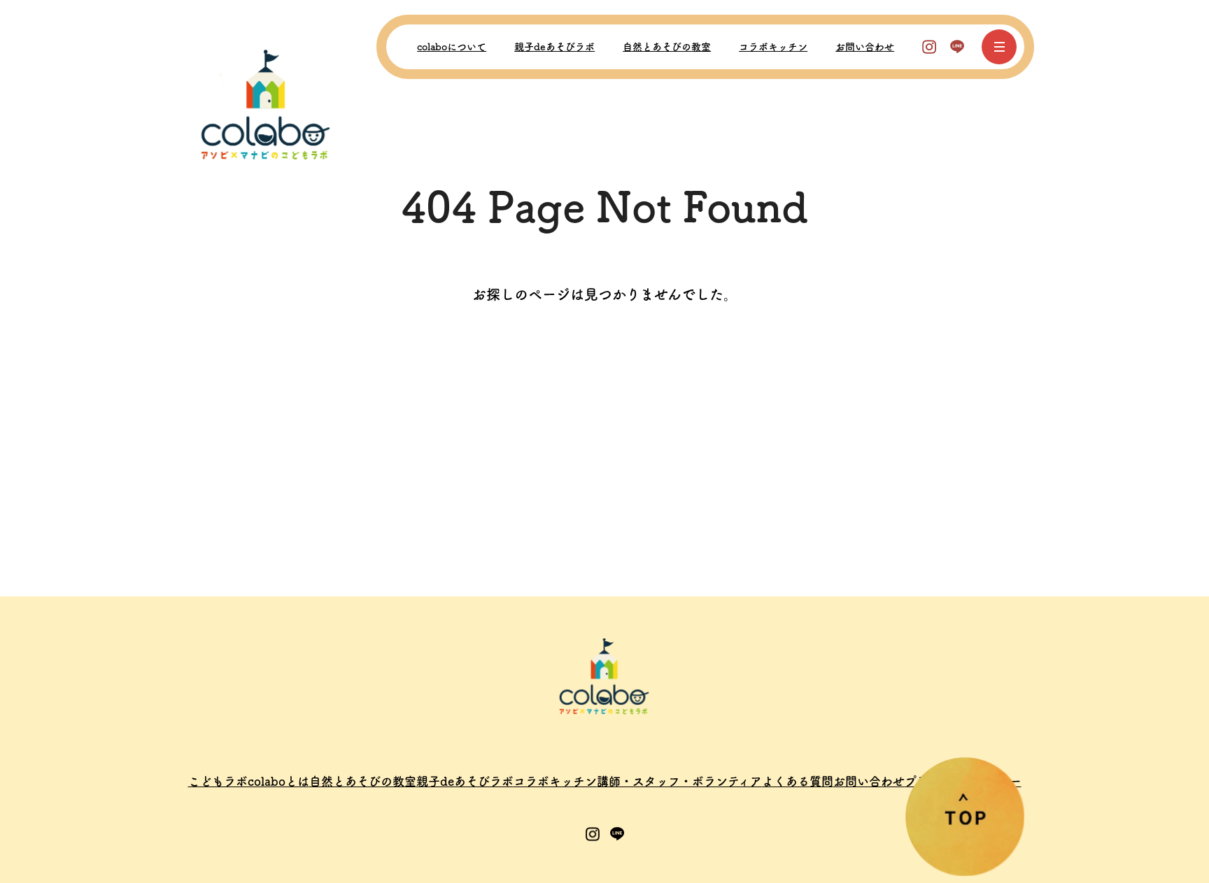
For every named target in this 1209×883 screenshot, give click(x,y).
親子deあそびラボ (554, 47)
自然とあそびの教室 (667, 47)
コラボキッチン (773, 47)
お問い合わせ (864, 47)
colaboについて (451, 47)
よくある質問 (797, 781)
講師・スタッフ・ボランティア (679, 781)
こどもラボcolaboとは (248, 781)
